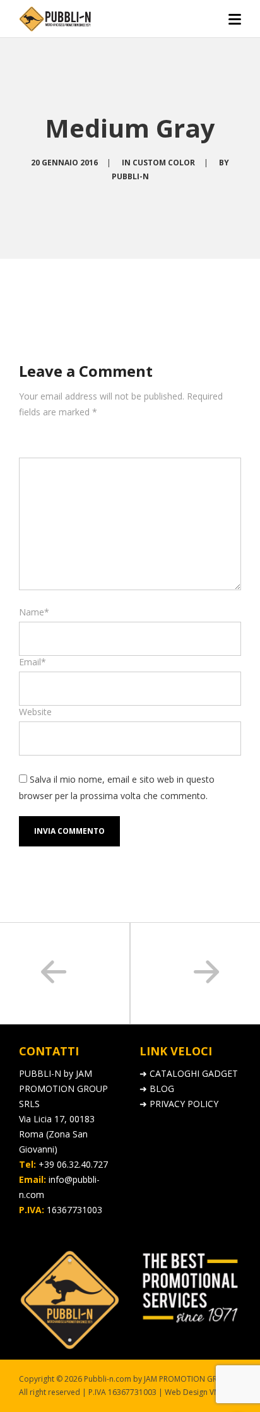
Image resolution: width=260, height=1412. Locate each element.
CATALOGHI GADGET (194, 1073)
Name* (34, 612)
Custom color (164, 162)
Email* (32, 662)
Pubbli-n (130, 176)
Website (35, 712)
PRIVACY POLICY (184, 1104)
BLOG (162, 1089)
